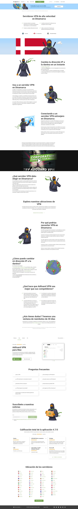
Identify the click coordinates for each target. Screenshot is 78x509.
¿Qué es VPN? (17, 374)
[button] (65, 6)
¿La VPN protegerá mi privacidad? (21, 388)
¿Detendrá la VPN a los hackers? (21, 383)
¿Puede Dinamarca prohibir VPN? (48, 383)
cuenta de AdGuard (27, 270)
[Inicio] (16, 1)
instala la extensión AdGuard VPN (27, 268)
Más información (27, 359)
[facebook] (56, 507)
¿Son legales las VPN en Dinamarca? (49, 388)
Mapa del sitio (46, 507)
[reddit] (65, 507)
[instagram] (54, 507)
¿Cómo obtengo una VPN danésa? (48, 374)
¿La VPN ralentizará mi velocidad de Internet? (23, 379)
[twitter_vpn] (58, 507)
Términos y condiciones (27, 419)
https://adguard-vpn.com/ (37, 322)
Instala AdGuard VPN (45, 66)
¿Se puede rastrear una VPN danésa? (49, 379)
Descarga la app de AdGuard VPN (19, 267)
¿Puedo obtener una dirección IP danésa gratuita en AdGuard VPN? (24, 393)
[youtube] (60, 507)
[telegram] (62, 507)
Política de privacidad (20, 419)
